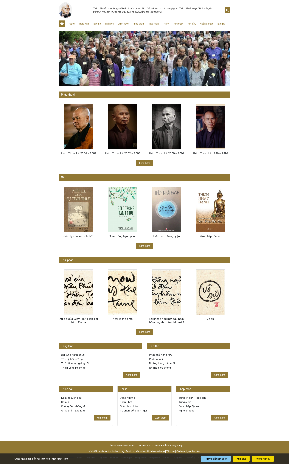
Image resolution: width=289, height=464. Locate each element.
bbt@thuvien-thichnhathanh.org (149, 451)
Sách (72, 23)
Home (62, 23)
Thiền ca (109, 23)
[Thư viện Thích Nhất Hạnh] (65, 10)
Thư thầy (191, 23)
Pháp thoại (138, 23)
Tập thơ (96, 23)
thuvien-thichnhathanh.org (111, 451)
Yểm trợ (170, 451)
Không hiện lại (262, 458)
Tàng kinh (84, 23)
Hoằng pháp (206, 23)
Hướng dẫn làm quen (216, 458)
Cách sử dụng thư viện (188, 451)
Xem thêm (144, 163)
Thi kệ (165, 23)
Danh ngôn (123, 23)
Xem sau (241, 458)
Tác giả (220, 23)
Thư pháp (177, 23)
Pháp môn (153, 23)
